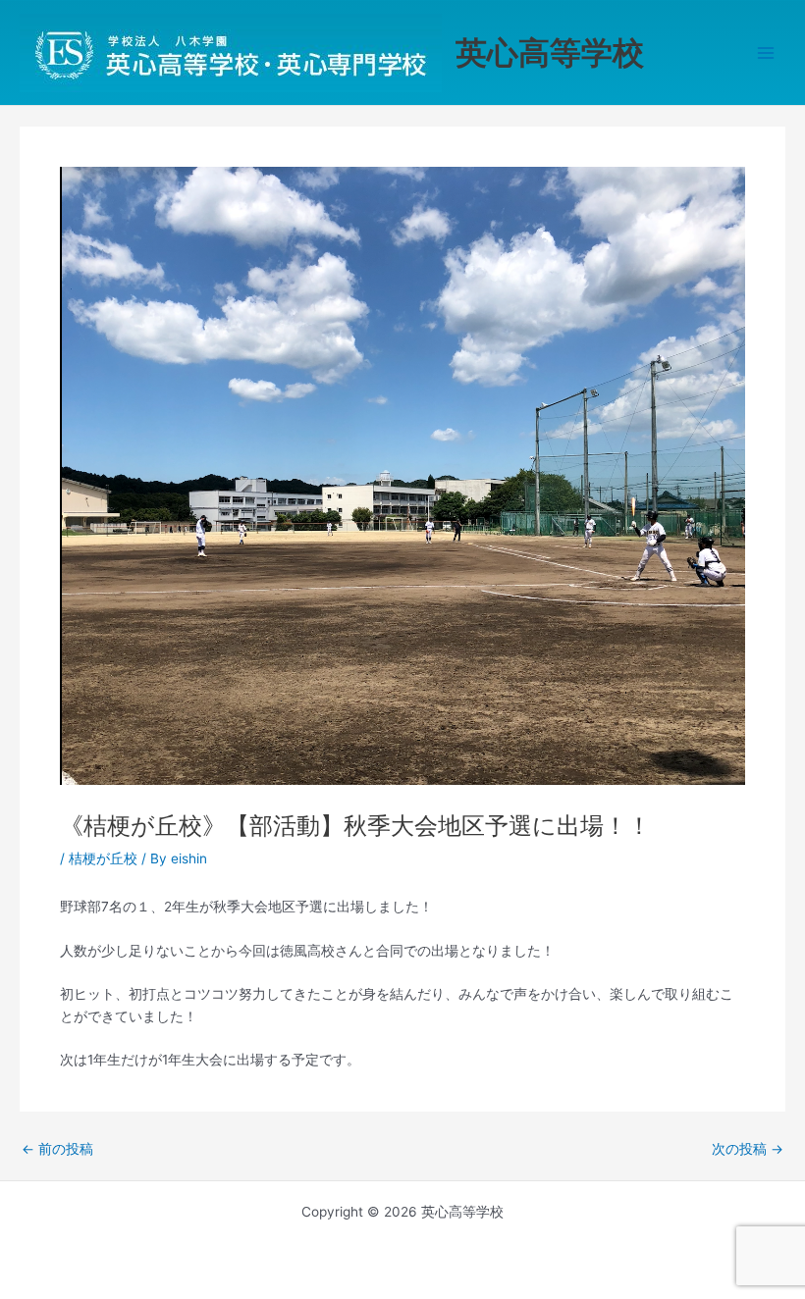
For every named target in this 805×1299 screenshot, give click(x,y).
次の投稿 (747, 1150)
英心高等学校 (550, 52)
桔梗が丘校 (103, 858)
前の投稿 (57, 1150)
